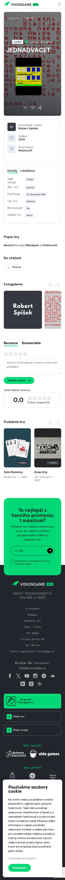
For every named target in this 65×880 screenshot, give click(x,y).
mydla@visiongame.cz (32, 667)
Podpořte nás (32, 620)
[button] (50, 285)
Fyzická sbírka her (32, 639)
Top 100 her (32, 645)
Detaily (12, 171)
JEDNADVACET (30, 18)
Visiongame (12, 18)
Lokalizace (27, 171)
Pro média (32, 633)
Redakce (32, 614)
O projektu (33, 608)
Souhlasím (19, 868)
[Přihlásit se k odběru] (50, 550)
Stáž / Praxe (32, 626)
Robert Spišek (28, 128)
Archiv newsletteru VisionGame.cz (32, 651)
